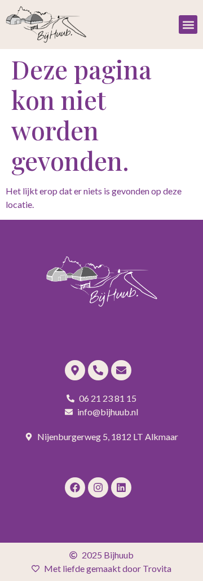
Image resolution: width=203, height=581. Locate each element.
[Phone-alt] (98, 370)
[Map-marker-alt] (75, 370)
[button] (188, 24)
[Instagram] (98, 487)
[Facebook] (75, 487)
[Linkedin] (121, 487)
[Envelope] (121, 370)
